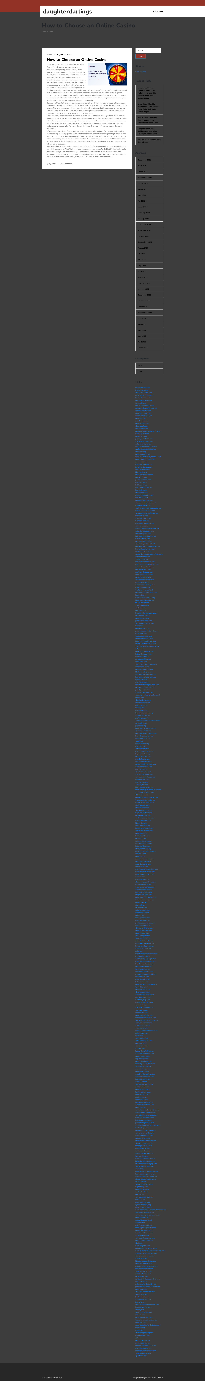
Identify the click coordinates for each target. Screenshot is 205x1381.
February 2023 (144, 283)
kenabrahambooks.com (144, 828)
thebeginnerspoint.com (144, 774)
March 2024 (143, 207)
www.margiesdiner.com (144, 1153)
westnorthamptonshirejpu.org (146, 513)
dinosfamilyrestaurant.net (145, 544)
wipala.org (139, 741)
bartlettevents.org (142, 521)
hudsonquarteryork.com (144, 1240)
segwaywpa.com (142, 1059)
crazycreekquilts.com (143, 820)
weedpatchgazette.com (144, 623)
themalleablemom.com (143, 889)
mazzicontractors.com (143, 1225)
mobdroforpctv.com (142, 759)
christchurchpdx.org (142, 825)
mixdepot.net (140, 1199)
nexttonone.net (141, 1097)
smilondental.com (142, 656)
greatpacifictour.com (143, 989)
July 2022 (141, 324)
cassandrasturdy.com (143, 761)
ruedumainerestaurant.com (145, 851)
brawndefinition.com (143, 815)
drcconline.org (140, 1005)
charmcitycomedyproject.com (146, 869)
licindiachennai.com (142, 398)
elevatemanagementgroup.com (147, 1304)
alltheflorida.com (141, 1276)
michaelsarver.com (142, 667)
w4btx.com (139, 649)
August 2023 (143, 248)
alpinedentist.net (141, 492)
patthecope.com (141, 1033)
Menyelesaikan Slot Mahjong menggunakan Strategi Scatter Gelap (147, 131)
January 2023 (143, 289)
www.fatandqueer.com (144, 1135)
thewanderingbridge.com (144, 887)
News (140, 365)
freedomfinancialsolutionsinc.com (147, 1125)
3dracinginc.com (141, 784)
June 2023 (142, 260)
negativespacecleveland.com (146, 954)
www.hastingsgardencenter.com (147, 1215)
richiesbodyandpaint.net (144, 395)
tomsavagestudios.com (144, 692)
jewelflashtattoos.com (143, 467)
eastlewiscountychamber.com (146, 797)
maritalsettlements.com (144, 941)
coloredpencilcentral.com (144, 580)
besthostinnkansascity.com (145, 1345)
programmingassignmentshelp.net (148, 431)
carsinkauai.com (141, 1281)
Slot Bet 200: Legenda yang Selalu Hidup (149, 140)
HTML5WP (158, 1378)
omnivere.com (140, 418)
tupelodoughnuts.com (143, 636)
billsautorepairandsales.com (145, 1261)
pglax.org (138, 951)
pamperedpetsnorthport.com (146, 631)
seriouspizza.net (141, 1038)
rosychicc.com (140, 746)
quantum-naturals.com (143, 1263)
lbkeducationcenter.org (144, 713)
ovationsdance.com (142, 702)
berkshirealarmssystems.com (146, 613)
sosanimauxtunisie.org (143, 487)
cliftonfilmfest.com (142, 582)
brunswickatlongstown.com (145, 897)
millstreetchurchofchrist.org (145, 1284)
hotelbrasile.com (141, 516)
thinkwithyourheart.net (144, 590)
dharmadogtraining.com (144, 1333)
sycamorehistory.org (143, 1205)
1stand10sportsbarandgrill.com (147, 646)
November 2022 (144, 301)
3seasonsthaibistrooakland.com (147, 720)
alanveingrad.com (142, 933)
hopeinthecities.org (142, 754)
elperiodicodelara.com (143, 393)
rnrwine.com (140, 1315)
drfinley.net (139, 1310)
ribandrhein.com (141, 705)
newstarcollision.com (143, 659)
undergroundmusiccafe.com (145, 1351)
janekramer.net (141, 902)
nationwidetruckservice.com (146, 984)
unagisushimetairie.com (144, 464)
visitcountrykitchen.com (144, 928)
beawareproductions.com (145, 872)
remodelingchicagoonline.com (146, 1171)
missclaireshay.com (142, 387)
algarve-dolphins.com (143, 930)
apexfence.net (140, 1356)
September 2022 (145, 312)
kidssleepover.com (142, 434)
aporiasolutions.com (142, 1056)
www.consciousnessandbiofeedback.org (150, 1210)
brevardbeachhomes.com (145, 562)
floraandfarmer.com (142, 556)
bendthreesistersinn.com (144, 964)
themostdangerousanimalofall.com (148, 790)
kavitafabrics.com (142, 977)
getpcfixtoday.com (142, 469)
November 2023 (144, 230)
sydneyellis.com (141, 679)
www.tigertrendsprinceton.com (147, 1110)
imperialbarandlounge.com (145, 585)
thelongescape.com (142, 918)
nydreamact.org (141, 462)
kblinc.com (139, 626)
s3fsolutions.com (141, 559)
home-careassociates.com (145, 728)
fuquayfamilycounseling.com (146, 1320)
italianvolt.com (140, 610)
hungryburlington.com (143, 895)
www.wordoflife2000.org (145, 597)
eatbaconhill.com (141, 428)
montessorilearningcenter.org (146, 1266)
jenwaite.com (140, 1302)
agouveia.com (140, 1322)
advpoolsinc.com (141, 1012)
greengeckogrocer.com (144, 669)
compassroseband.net (143, 1041)
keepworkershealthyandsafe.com (148, 457)
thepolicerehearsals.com (144, 792)
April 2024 (142, 201)
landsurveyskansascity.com (145, 1140)
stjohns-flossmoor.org (143, 966)
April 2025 (142, 166)
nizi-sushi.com (140, 905)
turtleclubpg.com (141, 987)
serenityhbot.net (141, 1100)
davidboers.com (141, 1082)
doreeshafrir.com (141, 866)
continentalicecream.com (144, 818)
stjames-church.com (143, 861)
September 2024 (145, 177)
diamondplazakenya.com (144, 1256)
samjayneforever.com (143, 1271)
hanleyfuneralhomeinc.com (145, 641)
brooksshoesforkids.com (144, 1051)
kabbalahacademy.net (143, 654)
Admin (54, 164)
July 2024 (141, 189)
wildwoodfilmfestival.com (145, 510)
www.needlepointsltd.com (145, 1158)
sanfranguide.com (142, 779)
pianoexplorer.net (142, 1217)
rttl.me (137, 1338)
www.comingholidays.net (145, 777)
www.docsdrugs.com (143, 1151)
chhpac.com (139, 1330)
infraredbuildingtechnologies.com (147, 546)
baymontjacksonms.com (144, 946)
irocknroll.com (140, 595)
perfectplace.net (141, 718)
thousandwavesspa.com (144, 994)
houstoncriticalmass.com (144, 787)
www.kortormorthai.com (144, 1133)
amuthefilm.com (141, 833)
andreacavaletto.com (143, 731)
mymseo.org (140, 1327)
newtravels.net (141, 436)
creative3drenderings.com (145, 1074)
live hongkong (140, 72)
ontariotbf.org (140, 451)
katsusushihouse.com (143, 846)
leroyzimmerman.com (143, 1307)
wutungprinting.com (142, 938)
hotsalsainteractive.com (144, 405)
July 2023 (141, 254)
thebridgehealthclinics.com (145, 1064)
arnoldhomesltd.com (143, 577)
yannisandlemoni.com (143, 621)
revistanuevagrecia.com (144, 859)
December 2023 (144, 224)
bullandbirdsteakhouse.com (145, 1161)
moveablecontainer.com (144, 523)
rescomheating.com (142, 1340)
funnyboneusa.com (142, 969)
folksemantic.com (142, 605)
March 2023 (143, 277)
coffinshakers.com (142, 879)
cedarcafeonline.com (143, 410)
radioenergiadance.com (144, 495)
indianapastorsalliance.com (145, 1018)
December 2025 (144, 160)
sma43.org (139, 1169)
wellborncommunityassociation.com (148, 508)
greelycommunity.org (143, 848)
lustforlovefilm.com (142, 836)
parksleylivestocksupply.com (146, 733)
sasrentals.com (141, 662)
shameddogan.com (142, 1069)
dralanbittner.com (142, 618)
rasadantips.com (141, 421)
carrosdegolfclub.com (143, 551)
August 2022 (143, 318)
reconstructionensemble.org (145, 974)
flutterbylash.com (142, 1294)
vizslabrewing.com (142, 615)
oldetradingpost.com (143, 533)
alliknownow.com (141, 795)
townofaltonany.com (143, 948)
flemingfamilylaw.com (143, 1312)
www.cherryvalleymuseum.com (147, 528)
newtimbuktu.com (142, 423)
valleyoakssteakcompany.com (146, 1020)
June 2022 (142, 330)
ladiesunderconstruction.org (145, 536)
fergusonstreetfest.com (144, 1269)
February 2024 (144, 213)
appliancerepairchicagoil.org (145, 449)
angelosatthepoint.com (144, 1015)
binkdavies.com (141, 823)
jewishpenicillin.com (142, 690)
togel (140, 371)
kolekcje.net (139, 708)
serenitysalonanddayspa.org (146, 408)
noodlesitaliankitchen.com (145, 459)
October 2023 (143, 236)
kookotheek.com (141, 498)
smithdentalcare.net (143, 1348)
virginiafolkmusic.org (143, 700)
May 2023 (142, 265)
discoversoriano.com (143, 772)
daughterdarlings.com (143, 400)
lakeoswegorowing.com (144, 1317)
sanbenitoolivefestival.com (145, 764)
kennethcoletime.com (143, 892)
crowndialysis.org (142, 682)
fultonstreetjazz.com (143, 518)
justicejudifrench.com (143, 884)
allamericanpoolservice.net (145, 687)
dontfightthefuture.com (144, 574)
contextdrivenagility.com (144, 874)
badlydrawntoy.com (142, 1089)
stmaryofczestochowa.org (145, 882)
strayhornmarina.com (143, 810)
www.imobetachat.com (144, 1084)
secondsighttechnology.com (146, 664)
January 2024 (143, 219)
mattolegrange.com (142, 920)
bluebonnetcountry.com (144, 475)
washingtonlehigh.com (143, 1184)
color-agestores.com (143, 738)
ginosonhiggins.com (142, 936)
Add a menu (157, 11)
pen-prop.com (140, 1107)
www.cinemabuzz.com (144, 1197)
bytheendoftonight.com (144, 751)
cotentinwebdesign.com (144, 531)
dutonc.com (139, 915)
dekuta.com (139, 1194)
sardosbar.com (140, 608)
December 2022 (144, 295)
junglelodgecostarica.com (144, 923)
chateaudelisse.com (142, 505)
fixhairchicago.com (142, 1025)
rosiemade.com (141, 633)
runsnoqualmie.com (142, 1148)
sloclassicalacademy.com (144, 802)
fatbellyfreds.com (142, 1235)
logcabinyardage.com (143, 1079)
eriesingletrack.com (142, 628)
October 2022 (143, 307)
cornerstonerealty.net (143, 1207)
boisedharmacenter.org (144, 736)
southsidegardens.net (143, 1220)
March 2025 (143, 172)
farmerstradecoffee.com (144, 1076)
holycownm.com (141, 982)
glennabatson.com (142, 808)
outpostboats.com (142, 749)
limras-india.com (141, 390)
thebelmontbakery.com (144, 441)
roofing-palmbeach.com (144, 572)
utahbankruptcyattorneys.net (146, 592)
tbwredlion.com (141, 1258)
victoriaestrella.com (142, 992)
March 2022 (143, 348)
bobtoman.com (141, 485)
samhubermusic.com (143, 1353)
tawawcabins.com (142, 603)
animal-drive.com (141, 1046)
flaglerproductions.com (143, 813)
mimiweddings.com (142, 1343)
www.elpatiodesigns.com (145, 1238)
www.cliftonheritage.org (144, 1166)
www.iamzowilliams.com (144, 1212)
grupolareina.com (141, 526)
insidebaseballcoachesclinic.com (147, 1279)
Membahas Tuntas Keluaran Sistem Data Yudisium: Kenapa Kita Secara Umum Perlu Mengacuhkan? (147, 93)
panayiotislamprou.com (144, 500)
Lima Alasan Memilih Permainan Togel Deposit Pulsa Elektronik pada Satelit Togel (148, 108)
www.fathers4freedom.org (145, 1112)
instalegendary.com (142, 454)
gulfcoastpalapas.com (143, 1061)
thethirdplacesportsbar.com (145, 1228)
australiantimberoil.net (143, 541)
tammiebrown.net (142, 913)
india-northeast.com (143, 569)
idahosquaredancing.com (144, 600)
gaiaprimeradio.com (142, 910)
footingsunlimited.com (143, 1146)
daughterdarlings (54, 11)
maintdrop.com (141, 482)
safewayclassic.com (143, 444)
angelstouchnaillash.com (144, 651)
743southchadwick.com (144, 567)
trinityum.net (140, 1222)
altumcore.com (140, 1043)
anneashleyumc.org (142, 1138)
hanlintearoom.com (142, 1297)
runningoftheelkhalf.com (144, 1117)
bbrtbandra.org (141, 472)
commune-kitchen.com (144, 831)
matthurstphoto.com (143, 1274)
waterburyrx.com (141, 1010)
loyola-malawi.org (142, 743)
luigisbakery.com (141, 1187)
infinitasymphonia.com (143, 841)
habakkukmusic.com (142, 1094)
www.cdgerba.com (142, 1246)
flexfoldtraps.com (142, 1128)
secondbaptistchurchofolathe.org (147, 1325)
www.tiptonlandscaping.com (146, 1176)
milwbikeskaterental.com (144, 943)
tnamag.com (140, 1048)
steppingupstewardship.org (145, 1179)
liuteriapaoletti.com (142, 956)
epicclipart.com (141, 477)
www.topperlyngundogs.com (146, 1115)
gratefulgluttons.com (143, 756)
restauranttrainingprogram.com (147, 685)
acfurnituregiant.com (143, 413)
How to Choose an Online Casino (77, 59)
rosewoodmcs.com (142, 1202)
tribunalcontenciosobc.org (145, 800)
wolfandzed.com (141, 1192)
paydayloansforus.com (144, 439)
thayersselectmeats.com (144, 1053)
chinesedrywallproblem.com (145, 961)
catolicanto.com (141, 710)
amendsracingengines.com (145, 1130)
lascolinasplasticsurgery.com (146, 1164)
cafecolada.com (141, 769)
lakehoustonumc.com (143, 1092)
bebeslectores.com (142, 539)
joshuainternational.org (144, 1102)
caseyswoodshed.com (143, 1023)
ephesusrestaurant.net (144, 1230)
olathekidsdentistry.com (144, 638)
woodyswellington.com (144, 1233)
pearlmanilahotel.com (143, 480)
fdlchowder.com (141, 1156)
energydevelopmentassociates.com (149, 554)
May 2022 (142, 336)
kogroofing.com (141, 490)
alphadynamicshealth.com (145, 1292)
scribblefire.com (141, 723)
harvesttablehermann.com (145, 549)
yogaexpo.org (140, 726)
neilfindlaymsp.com (142, 1000)
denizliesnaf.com (141, 1028)
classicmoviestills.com (143, 767)
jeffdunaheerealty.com (143, 1120)
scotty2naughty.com (143, 864)
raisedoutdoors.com (142, 587)
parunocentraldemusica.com (146, 1248)
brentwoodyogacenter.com (145, 1174)
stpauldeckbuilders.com (144, 1143)
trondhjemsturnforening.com (146, 1253)
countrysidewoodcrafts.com (146, 446)
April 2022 (142, 342)
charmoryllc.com (141, 782)
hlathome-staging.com (143, 672)
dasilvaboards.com (142, 805)
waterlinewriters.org (143, 1066)
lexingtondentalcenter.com (145, 677)
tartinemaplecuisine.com (144, 900)
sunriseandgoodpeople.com (145, 959)
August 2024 (143, 183)
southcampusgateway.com (145, 503)
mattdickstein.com (142, 1087)
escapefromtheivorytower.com (147, 564)
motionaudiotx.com (142, 1335)
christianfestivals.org (143, 925)
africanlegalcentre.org (143, 843)
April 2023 (142, 271)
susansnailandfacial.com (144, 1105)
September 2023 (145, 242)
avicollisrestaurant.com (144, 1002)
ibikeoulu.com (140, 877)
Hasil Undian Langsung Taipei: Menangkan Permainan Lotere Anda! (148, 120)
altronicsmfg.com (141, 426)
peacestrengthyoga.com (144, 1123)
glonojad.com (140, 856)
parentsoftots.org (142, 1071)
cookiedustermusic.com (144, 971)
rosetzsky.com (140, 854)
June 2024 (142, 195)
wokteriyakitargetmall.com (145, 674)
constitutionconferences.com (146, 1030)
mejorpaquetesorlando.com (145, 644)
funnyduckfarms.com (143, 1299)
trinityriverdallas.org (142, 715)
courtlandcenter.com (143, 997)
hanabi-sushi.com (142, 1189)
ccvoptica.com (140, 1181)
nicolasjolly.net (140, 838)
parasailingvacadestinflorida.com (147, 1286)
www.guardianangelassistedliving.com (150, 1251)
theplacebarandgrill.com (144, 1007)
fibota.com (139, 1243)
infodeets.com (140, 403)
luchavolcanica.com (142, 979)
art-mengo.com (141, 907)
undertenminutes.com (143, 416)
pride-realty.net (141, 1289)
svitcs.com (139, 1035)
